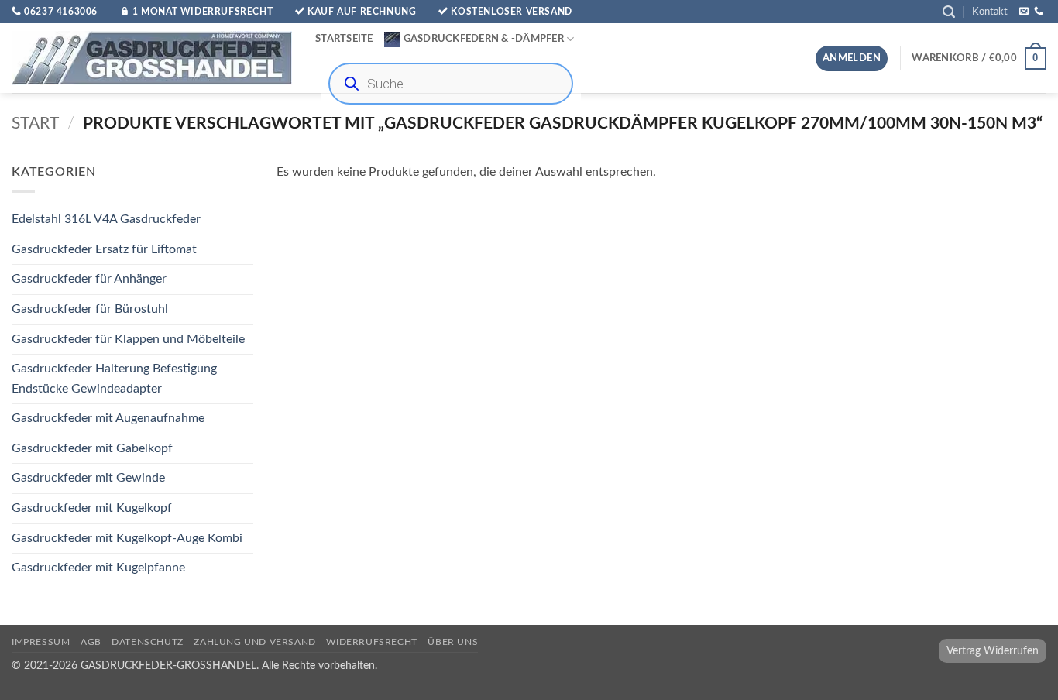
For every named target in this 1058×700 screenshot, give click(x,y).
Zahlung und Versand (255, 642)
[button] (949, 12)
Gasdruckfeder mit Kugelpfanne (98, 568)
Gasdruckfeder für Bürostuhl (90, 309)
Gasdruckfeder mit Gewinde (88, 478)
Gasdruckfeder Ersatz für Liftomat (104, 249)
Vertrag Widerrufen (992, 651)
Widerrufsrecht (371, 642)
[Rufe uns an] (1038, 11)
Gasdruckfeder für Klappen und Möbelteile (128, 339)
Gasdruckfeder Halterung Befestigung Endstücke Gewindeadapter (114, 379)
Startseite (344, 38)
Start (35, 123)
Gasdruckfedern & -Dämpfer (484, 38)
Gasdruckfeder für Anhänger (89, 279)
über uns (453, 642)
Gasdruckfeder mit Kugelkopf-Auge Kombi (127, 538)
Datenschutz (148, 642)
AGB (91, 642)
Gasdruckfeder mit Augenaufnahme (108, 419)
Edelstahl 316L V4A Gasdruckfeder (106, 220)
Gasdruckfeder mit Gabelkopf (92, 448)
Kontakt (990, 11)
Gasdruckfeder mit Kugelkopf (92, 509)
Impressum (41, 642)
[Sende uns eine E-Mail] (1024, 11)
